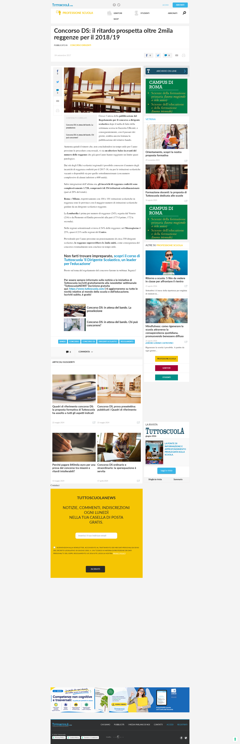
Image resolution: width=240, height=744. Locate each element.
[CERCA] (182, 14)
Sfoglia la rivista (155, 480)
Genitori (166, 368)
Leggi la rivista (166, 471)
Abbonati (180, 5)
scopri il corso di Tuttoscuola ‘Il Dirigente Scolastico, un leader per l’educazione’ (102, 260)
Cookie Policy (74, 737)
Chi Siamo (105, 725)
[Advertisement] (166, 401)
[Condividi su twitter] (158, 55)
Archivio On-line (167, 71)
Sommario (178, 480)
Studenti (166, 377)
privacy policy (119, 553)
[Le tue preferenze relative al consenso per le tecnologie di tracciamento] (235, 739)
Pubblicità (119, 725)
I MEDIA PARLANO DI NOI (139, 725)
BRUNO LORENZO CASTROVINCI (159, 343)
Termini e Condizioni (91, 737)
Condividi (94, 422)
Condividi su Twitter (118, 4)
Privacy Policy (60, 737)
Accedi (165, 5)
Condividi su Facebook (114, 4)
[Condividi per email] (176, 55)
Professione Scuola (166, 359)
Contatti (158, 725)
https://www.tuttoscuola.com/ (87, 289)
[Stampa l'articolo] (183, 55)
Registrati (182, 725)
